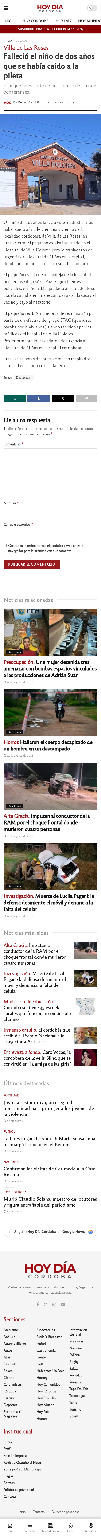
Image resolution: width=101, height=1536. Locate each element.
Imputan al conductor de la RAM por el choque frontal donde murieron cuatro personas (47, 822)
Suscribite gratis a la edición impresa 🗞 (50, 29)
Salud (73, 1368)
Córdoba (10, 1391)
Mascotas (76, 1341)
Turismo (75, 1409)
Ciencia (9, 1377)
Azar (7, 1357)
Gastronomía (46, 1350)
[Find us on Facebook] (37, 1304)
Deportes (10, 1405)
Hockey (41, 1377)
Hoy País (63, 21)
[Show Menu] (6, 8)
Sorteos (9, 1483)
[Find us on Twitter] (45, 1304)
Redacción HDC (29, 102)
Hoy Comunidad (48, 1384)
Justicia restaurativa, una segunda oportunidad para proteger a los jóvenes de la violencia (49, 1108)
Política (74, 1354)
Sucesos (21, 40)
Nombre (11, 503)
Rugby (73, 1361)
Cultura (9, 1398)
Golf (39, 1364)
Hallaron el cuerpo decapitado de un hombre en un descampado (48, 745)
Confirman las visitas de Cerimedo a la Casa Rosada (50, 1171)
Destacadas (23, 377)
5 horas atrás (14, 1120)
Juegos (8, 1476)
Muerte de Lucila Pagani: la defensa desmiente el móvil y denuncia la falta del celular (49, 902)
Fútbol (9, 1131)
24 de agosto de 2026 (19, 682)
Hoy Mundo (45, 1405)
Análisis (9, 1336)
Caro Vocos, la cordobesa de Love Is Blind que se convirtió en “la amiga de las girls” (37, 1058)
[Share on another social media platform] (86, 398)
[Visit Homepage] (50, 8)
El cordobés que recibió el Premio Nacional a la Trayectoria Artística (37, 1035)
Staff (7, 1448)
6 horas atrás (14, 1151)
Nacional (12, 1161)
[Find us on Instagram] (54, 1304)
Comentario (14, 444)
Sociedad (11, 1095)
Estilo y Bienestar (49, 1336)
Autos (8, 1350)
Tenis (73, 1402)
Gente (41, 1357)
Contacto (10, 1496)
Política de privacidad (19, 1489)
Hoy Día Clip (46, 1398)
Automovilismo (15, 1343)
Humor (41, 1418)
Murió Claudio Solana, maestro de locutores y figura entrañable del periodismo (50, 1202)
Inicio (10, 21)
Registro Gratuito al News (23, 1462)
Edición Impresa (15, 1455)
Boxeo (8, 1370)
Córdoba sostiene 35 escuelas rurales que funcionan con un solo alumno (37, 1010)
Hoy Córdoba (36, 21)
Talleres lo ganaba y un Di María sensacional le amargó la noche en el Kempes (50, 1141)
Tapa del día (79, 1389)
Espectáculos (45, 1330)
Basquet (9, 1364)
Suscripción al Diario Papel (23, 1469)
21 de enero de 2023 (61, 102)
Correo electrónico (18, 524)
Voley (73, 1416)
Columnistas (13, 1384)
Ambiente (11, 1330)
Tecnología (77, 1395)
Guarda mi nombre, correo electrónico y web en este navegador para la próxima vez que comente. (45, 548)
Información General (78, 1332)
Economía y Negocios (12, 1413)
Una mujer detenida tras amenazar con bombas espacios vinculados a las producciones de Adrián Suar (50, 668)
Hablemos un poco (50, 1370)
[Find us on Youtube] (63, 1304)
